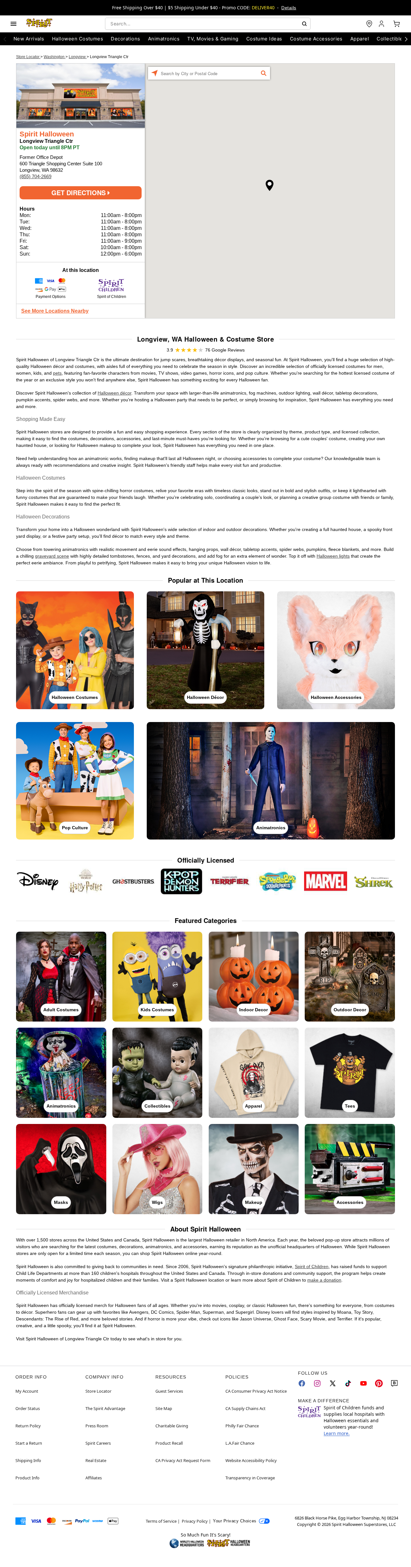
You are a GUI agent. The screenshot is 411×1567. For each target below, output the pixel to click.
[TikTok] (348, 1383)
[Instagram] (317, 1383)
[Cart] (396, 23)
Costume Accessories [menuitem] (316, 39)
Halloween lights (333, 556)
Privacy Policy (195, 1521)
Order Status (27, 1408)
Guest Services (169, 1391)
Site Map (163, 1408)
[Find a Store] (369, 24)
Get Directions (79, 192)
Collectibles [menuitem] (391, 39)
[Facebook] (302, 1383)
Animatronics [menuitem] (164, 39)
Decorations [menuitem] (125, 39)
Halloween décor (114, 393)
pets (57, 373)
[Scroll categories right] (406, 39)
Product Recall (169, 1443)
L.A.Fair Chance (239, 1443)
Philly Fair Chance (242, 1426)
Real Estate (95, 1460)
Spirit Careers (98, 1443)
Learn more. (337, 1433)
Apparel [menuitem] (359, 39)
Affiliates (93, 1478)
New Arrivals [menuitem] (28, 39)
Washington (55, 57)
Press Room (96, 1426)
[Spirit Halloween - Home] (39, 23)
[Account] (382, 24)
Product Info (27, 1478)
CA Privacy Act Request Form (182, 1460)
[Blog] (394, 1383)
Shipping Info (28, 1460)
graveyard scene (52, 556)
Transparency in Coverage (250, 1478)
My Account (26, 1391)
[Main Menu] (13, 24)
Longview (78, 57)
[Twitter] (333, 1383)
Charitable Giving (171, 1426)
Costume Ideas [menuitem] (264, 39)
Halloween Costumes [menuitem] (77, 39)
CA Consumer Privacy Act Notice (256, 1391)
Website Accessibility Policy (251, 1460)
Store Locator (28, 57)
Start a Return (28, 1443)
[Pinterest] (379, 1383)
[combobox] (207, 24)
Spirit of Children (311, 1266)
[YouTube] (363, 1383)
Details (288, 7)
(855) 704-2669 (35, 176)
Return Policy (28, 1426)
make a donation (324, 1280)
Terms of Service (161, 1521)
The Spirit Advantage (105, 1408)
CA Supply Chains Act (245, 1408)
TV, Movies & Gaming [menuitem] (212, 39)
